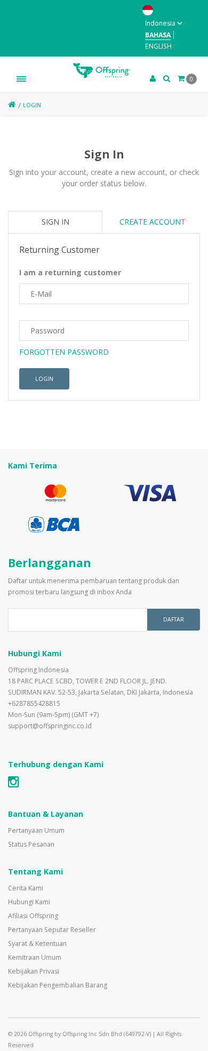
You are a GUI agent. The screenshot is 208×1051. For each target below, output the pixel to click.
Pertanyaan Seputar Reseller (52, 929)
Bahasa (158, 34)
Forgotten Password (64, 352)
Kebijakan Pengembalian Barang (57, 985)
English (158, 46)
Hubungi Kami (29, 901)
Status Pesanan (31, 844)
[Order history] (166, 78)
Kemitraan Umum (34, 957)
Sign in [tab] (55, 222)
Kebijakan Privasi (33, 971)
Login (32, 105)
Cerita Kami (25, 888)
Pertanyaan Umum (36, 830)
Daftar (173, 619)
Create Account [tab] (152, 222)
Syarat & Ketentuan (37, 943)
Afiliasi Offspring (33, 915)
